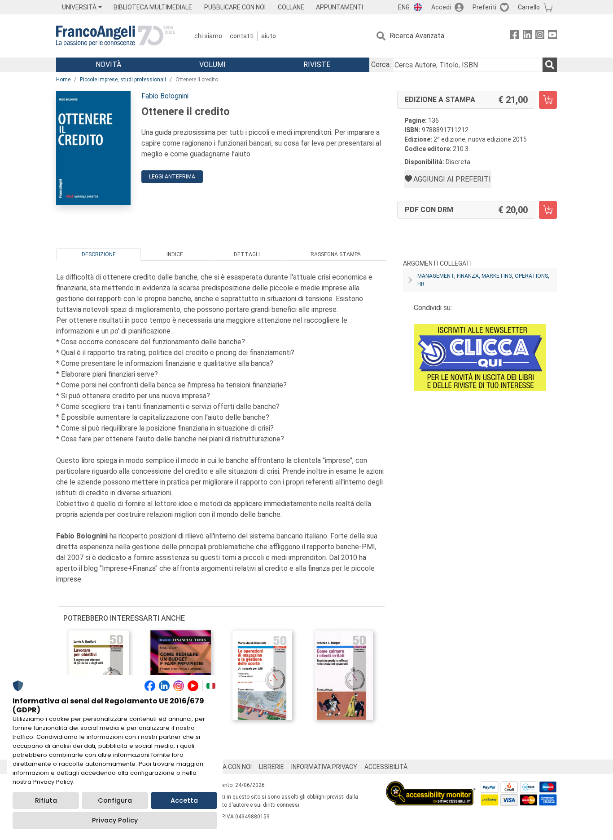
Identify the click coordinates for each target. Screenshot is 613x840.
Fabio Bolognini (164, 96)
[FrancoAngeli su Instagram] (539, 36)
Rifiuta (46, 800)
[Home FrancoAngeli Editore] (115, 35)
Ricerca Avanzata (417, 35)
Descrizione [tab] (99, 254)
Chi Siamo (208, 36)
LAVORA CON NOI (227, 766)
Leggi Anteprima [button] (172, 176)
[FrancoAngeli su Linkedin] (527, 36)
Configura (115, 800)
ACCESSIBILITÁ (385, 766)
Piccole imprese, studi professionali (123, 79)
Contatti (242, 36)
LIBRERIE (271, 766)
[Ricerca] (550, 65)
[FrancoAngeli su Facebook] (514, 36)
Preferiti (484, 7)
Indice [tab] (174, 254)
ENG (404, 7)
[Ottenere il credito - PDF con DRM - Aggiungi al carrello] (548, 210)
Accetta (184, 800)
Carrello (529, 7)
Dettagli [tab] (247, 254)
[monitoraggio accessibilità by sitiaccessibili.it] (431, 786)
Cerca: (381, 64)
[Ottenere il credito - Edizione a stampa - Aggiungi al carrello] (548, 100)
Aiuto (268, 36)
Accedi (441, 7)
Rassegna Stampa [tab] (336, 254)
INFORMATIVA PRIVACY (324, 766)
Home (63, 79)
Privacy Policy (115, 820)
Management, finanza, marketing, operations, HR (483, 280)
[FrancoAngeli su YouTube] (552, 36)
